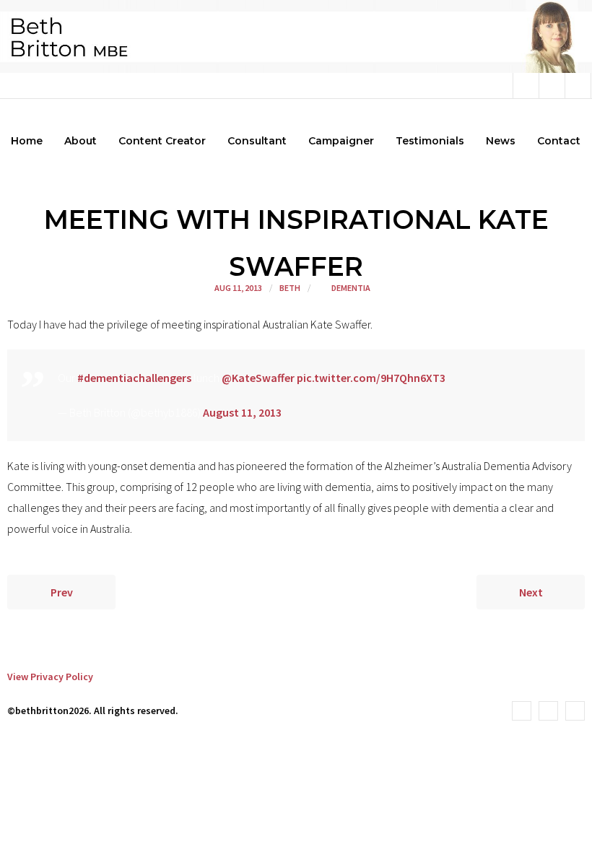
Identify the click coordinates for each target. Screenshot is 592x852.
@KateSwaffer (258, 377)
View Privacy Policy (50, 676)
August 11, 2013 (242, 412)
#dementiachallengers (134, 377)
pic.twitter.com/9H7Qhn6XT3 (371, 377)
